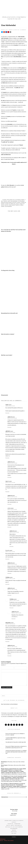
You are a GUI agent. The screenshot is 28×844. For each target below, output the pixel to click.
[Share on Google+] (4, 32)
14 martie (4, 199)
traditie (2, 206)
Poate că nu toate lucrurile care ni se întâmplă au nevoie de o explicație (15, 734)
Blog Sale (14, 831)
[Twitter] (9, 725)
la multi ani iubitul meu (10, 203)
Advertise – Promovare (14, 823)
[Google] (11, 725)
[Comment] (10, 32)
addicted (10, 417)
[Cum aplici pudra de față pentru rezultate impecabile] (2, 743)
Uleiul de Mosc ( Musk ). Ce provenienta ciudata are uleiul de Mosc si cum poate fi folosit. (13, 773)
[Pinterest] (17, 725)
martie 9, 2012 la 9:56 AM (12, 418)
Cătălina (8, 577)
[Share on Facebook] (6, 32)
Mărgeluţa (8, 622)
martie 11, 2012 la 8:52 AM (12, 589)
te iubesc (21, 205)
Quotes (14, 830)
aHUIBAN (8, 431)
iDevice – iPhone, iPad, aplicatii (6, 840)
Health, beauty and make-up (14, 825)
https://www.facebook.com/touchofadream (9, 704)
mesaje (17, 203)
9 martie (5, 201)
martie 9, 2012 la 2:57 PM (10, 551)
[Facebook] (6, 725)
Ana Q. (7, 481)
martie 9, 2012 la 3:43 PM (12, 564)
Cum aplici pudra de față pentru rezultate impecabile (16, 742)
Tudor (7, 404)
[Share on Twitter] (2, 32)
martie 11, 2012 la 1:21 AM (10, 578)
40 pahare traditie (20, 199)
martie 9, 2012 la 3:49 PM (12, 509)
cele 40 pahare (21, 201)
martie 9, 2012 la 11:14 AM (10, 482)
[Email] (19, 725)
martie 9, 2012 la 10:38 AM (10, 432)
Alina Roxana (4, 761)
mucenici (6, 205)
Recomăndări (14, 828)
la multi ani (16, 29)
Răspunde (7, 412)
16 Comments (23, 29)
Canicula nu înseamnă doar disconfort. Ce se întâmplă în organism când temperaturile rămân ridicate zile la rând (16, 752)
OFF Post (14, 833)
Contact (14, 822)
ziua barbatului (8, 206)
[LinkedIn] (14, 725)
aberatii (11, 29)
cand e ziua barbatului (12, 201)
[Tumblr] (22, 725)
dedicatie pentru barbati (6, 202)
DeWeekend (2, 839)
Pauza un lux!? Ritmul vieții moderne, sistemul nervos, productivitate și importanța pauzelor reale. (16, 747)
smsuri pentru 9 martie (14, 205)
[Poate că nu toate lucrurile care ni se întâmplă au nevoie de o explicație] (2, 734)
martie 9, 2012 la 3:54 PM (14, 532)
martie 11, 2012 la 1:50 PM (14, 600)
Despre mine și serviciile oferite (14, 820)
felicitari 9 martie (16, 202)
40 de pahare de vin (11, 199)
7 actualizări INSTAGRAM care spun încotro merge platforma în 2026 (15, 738)
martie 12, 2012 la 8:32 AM (12, 646)
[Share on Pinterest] (8, 32)
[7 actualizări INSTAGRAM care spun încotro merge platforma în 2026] (2, 739)
